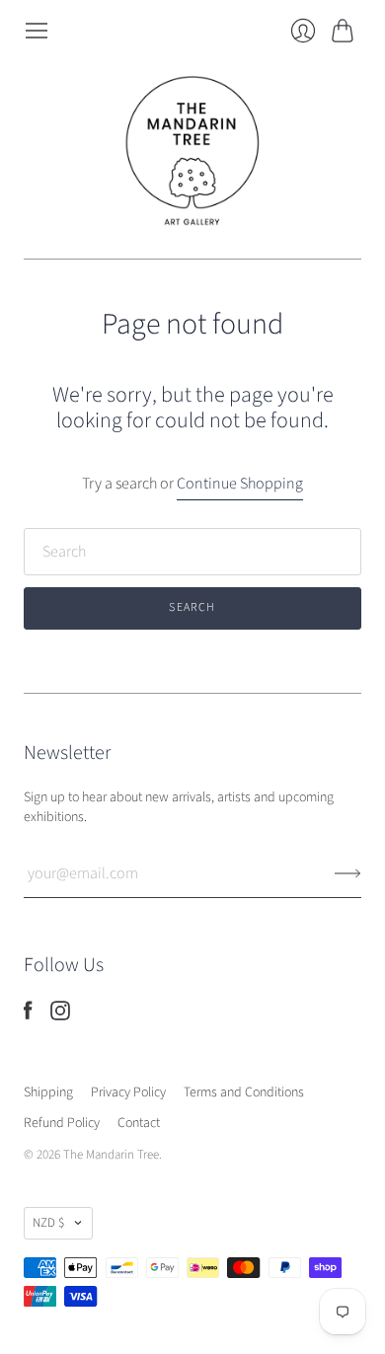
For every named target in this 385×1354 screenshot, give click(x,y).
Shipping (48, 1092)
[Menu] (36, 30)
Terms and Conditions (244, 1092)
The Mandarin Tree (111, 1155)
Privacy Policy (128, 1092)
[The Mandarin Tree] (192, 151)
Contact (138, 1123)
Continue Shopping (240, 483)
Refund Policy (62, 1123)
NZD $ (48, 1223)
